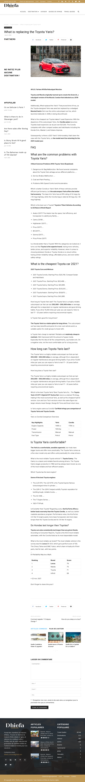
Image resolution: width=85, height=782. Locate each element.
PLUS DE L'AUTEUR (56, 629)
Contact (49, 1)
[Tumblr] (72, 1)
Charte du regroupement (27, 1)
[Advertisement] (42, 19)
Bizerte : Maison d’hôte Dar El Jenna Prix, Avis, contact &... (47, 733)
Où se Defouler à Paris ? (14, 107)
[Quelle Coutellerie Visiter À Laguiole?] (38, 637)
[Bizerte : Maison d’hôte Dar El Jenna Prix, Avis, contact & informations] (35, 734)
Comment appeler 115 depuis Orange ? (41, 620)
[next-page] (57, 650)
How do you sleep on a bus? (71, 619)
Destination (32, 11)
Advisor (44, 11)
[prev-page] (53, 650)
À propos (42, 1)
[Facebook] (58, 1)
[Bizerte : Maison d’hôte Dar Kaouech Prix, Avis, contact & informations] (35, 756)
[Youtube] (79, 1)
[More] (71, 40)
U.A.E (37, 1)
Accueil (23, 11)
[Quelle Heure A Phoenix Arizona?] (55, 637)
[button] (78, 12)
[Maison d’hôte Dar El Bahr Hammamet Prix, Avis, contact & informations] (35, 744)
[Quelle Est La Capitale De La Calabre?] (73, 637)
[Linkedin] (62, 1)
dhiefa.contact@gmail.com (13, 754)
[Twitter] (75, 1)
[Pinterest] (69, 1)
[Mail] (65, 1)
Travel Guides (69, 11)
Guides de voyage (55, 11)
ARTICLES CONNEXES (39, 629)
